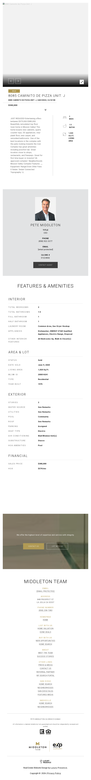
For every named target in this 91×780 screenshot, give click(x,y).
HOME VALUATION (45, 628)
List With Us (57, 546)
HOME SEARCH (45, 644)
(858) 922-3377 (45, 241)
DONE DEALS (45, 632)
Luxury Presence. (59, 768)
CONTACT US (45, 668)
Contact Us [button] (33, 546)
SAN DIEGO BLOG (45, 691)
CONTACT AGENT (45, 265)
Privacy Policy (54, 773)
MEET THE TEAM (45, 653)
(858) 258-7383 (45, 610)
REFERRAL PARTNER (45, 672)
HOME (45, 620)
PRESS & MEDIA (46, 665)
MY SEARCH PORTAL (45, 675)
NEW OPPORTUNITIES (45, 641)
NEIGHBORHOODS (45, 688)
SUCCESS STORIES (45, 656)
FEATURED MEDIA (45, 695)
